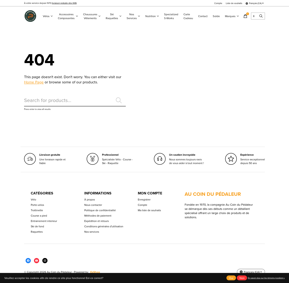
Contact (203, 16)
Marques (230, 16)
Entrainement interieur (44, 221)
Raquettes (37, 232)
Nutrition (150, 16)
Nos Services (132, 16)
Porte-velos (37, 205)
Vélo (33, 199)
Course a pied (39, 215)
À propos (89, 199)
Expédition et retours (96, 221)
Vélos (46, 16)
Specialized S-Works (171, 16)
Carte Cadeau (188, 16)
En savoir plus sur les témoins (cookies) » (266, 277)
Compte (142, 205)
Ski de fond (37, 226)
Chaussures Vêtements (90, 16)
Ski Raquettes (112, 16)
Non (242, 278)
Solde (216, 16)
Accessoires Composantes (66, 16)
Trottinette (37, 210)
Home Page (34, 82)
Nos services (91, 232)
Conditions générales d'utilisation (103, 226)
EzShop (95, 272)
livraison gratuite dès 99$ (64, 3)
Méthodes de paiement (97, 215)
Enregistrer (144, 199)
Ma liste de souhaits (149, 210)
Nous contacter (93, 205)
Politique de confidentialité (100, 210)
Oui (231, 278)
